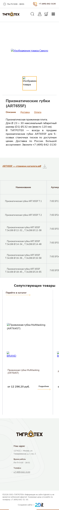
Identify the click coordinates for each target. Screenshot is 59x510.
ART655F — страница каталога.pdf (21, 166)
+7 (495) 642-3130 (47, 4)
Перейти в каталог (16, 292)
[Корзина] (46, 14)
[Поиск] (32, 14)
